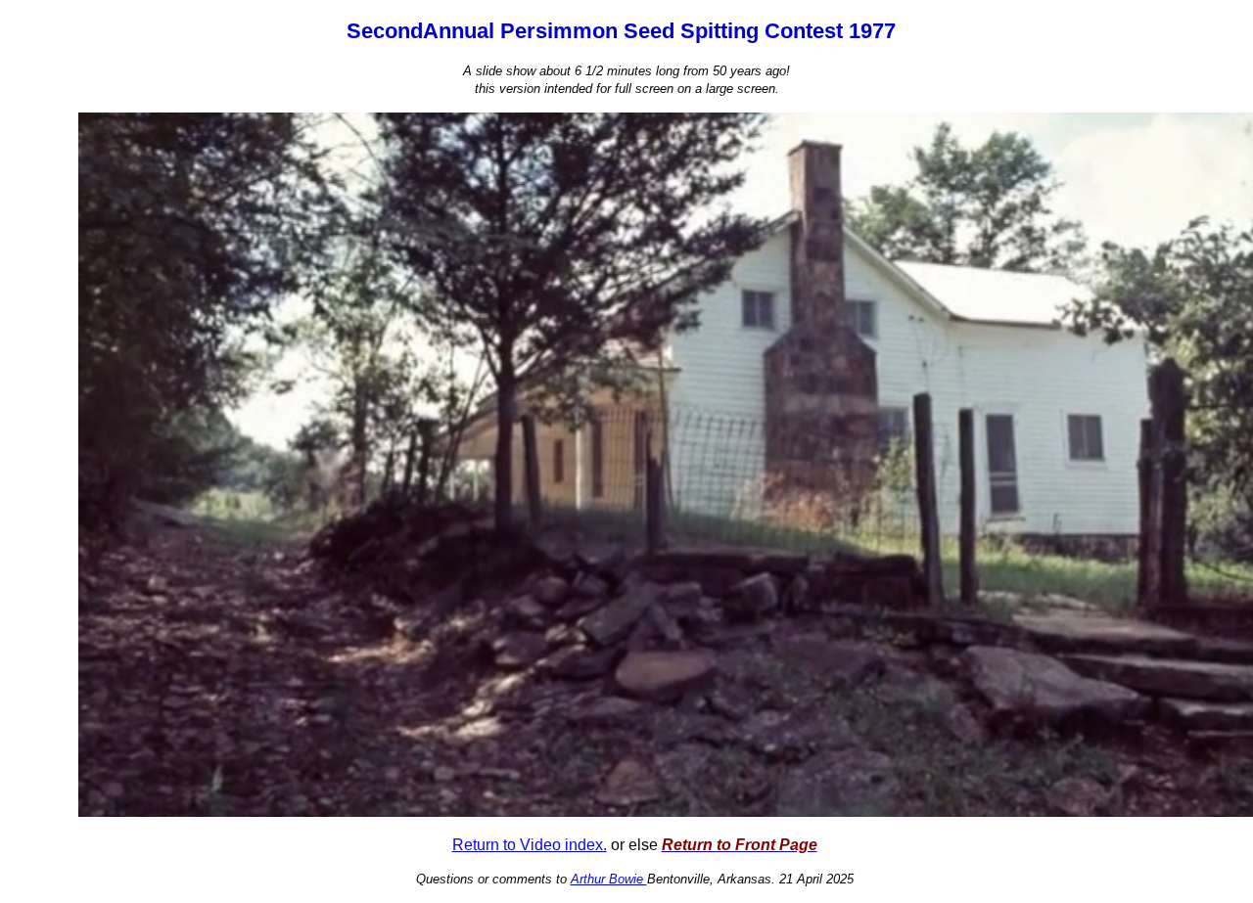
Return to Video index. (529, 844)
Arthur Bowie (609, 879)
